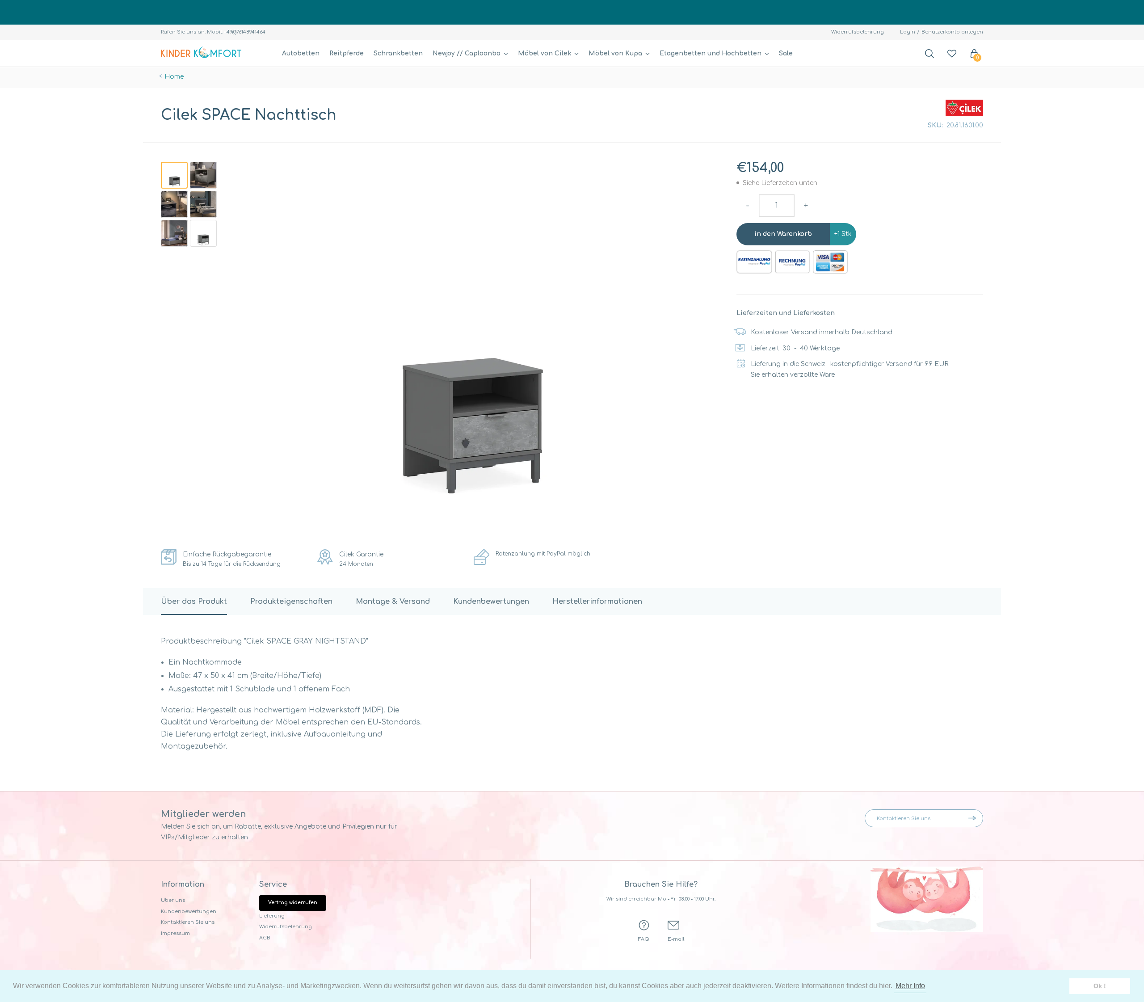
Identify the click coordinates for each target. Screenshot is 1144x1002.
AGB (264, 938)
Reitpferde (346, 53)
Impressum (175, 933)
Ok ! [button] (1100, 985)
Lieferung (272, 916)
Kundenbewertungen (188, 911)
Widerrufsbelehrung (857, 32)
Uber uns (173, 900)
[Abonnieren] (974, 818)
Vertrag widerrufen (292, 902)
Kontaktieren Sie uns (187, 922)
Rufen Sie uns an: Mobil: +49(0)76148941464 (213, 32)
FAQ (643, 939)
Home (174, 76)
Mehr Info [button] (910, 985)
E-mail (676, 939)
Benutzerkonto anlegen (952, 32)
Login (907, 32)
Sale (786, 53)
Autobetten (301, 53)
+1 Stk (843, 234)
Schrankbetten (398, 53)
